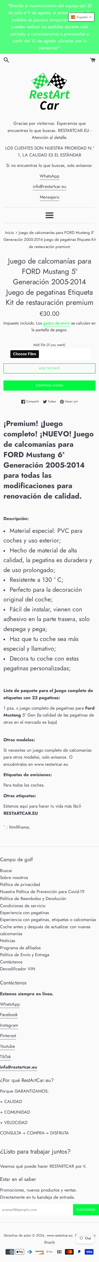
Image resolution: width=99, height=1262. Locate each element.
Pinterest (8, 1035)
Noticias (7, 940)
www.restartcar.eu (60, 1235)
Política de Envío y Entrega (24, 955)
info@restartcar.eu (49, 186)
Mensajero (49, 197)
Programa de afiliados (20, 948)
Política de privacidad (20, 884)
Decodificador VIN (17, 969)
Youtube (7, 1046)
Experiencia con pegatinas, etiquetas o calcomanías (48, 919)
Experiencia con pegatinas (24, 913)
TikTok (5, 1057)
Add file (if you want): (49, 344)
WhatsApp (49, 176)
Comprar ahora (50, 385)
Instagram (9, 1025)
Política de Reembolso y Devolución (33, 898)
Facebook (8, 1014)
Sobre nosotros (14, 877)
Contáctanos (11, 962)
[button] (81, 17)
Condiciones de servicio (22, 906)
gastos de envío (56, 323)
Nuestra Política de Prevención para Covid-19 (42, 891)
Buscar (6, 870)
